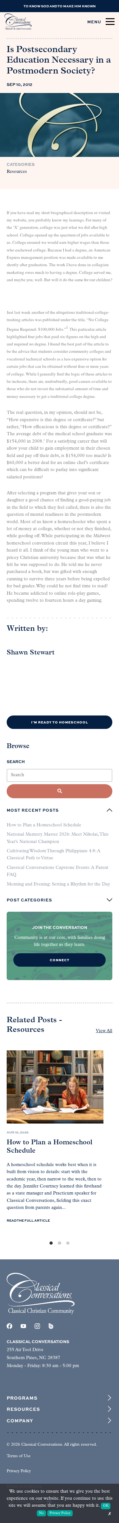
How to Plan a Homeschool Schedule (44, 825)
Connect (59, 959)
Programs (22, 1398)
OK (106, 1506)
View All (104, 1031)
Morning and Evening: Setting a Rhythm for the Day (58, 884)
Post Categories (29, 900)
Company (20, 1420)
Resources (17, 171)
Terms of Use (18, 1456)
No (41, 1513)
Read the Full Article (28, 1220)
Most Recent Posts (33, 810)
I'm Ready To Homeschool (59, 722)
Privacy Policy (19, 1471)
